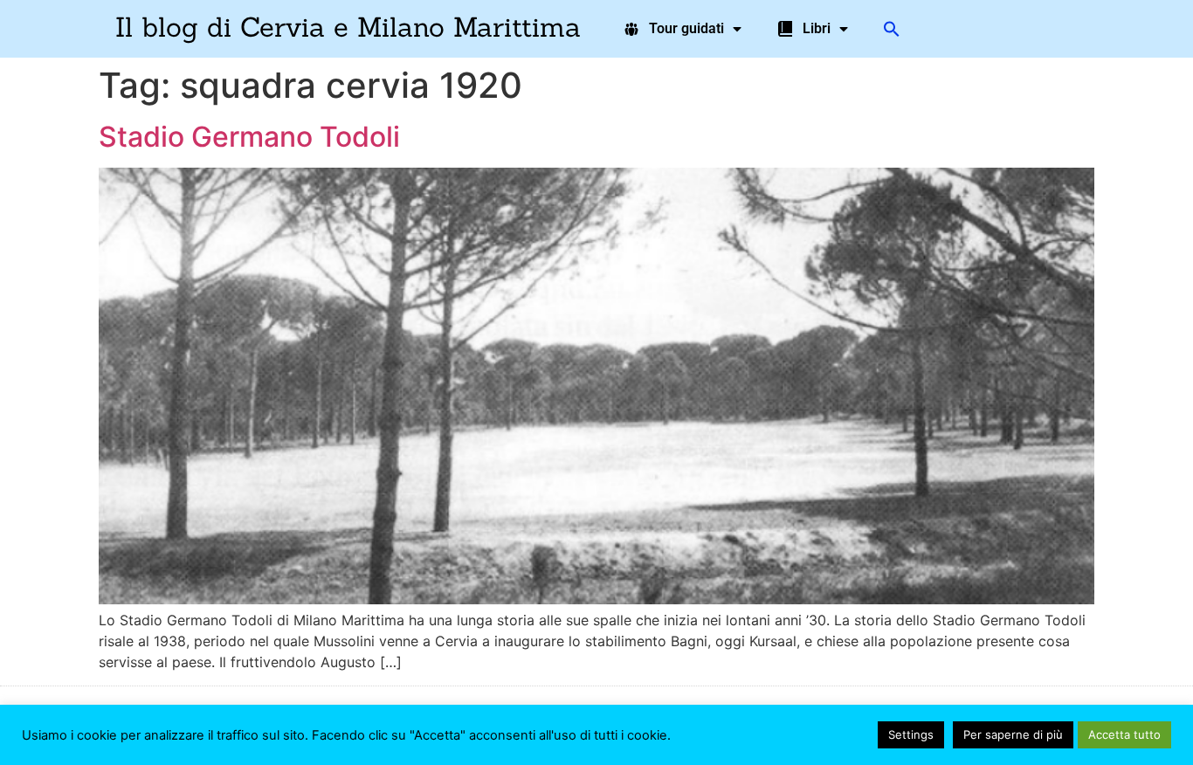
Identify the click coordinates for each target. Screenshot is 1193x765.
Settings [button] (911, 734)
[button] (891, 29)
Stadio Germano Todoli (249, 137)
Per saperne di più (1013, 734)
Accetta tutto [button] (1124, 734)
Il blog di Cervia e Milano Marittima (348, 27)
